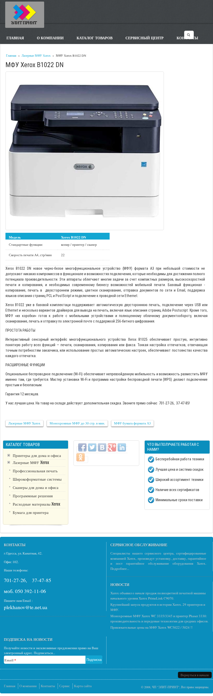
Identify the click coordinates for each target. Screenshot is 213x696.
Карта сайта (83, 686)
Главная (15, 37)
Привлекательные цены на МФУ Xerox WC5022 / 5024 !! (151, 627)
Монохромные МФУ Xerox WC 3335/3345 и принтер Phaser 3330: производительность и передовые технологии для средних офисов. (159, 618)
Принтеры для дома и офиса (37, 455)
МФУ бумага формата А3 (132, 423)
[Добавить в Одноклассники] (80, 457)
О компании (50, 37)
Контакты (48, 686)
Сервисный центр (144, 37)
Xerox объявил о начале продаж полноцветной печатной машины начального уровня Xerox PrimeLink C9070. (158, 596)
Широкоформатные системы (37, 479)
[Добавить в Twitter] (92, 447)
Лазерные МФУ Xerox (36, 55)
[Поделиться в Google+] (112, 447)
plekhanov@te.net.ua (25, 607)
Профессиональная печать (35, 470)
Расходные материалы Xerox (36, 504)
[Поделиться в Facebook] (82, 447)
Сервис (64, 686)
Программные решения (33, 495)
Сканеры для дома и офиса (35, 487)
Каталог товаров (94, 37)
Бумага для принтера (31, 512)
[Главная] (24, 15)
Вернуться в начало (195, 675)
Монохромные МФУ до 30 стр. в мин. (77, 423)
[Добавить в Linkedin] (122, 447)
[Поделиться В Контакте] (102, 447)
